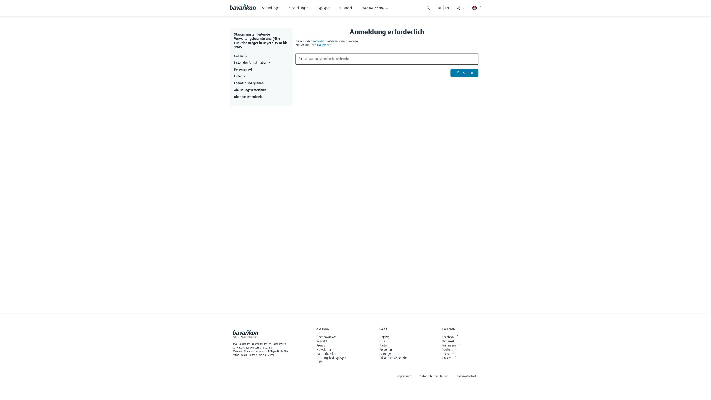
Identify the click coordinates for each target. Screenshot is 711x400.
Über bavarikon (326, 337)
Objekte (384, 337)
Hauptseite (324, 45)
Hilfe (319, 362)
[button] (378, 7)
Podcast (447, 358)
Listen (238, 76)
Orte (382, 341)
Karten (383, 345)
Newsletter (323, 349)
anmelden (319, 41)
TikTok (446, 354)
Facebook (448, 337)
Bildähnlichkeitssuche (393, 358)
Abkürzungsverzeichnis (250, 90)
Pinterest (448, 341)
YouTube (447, 349)
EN (447, 8)
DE (439, 8)
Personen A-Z (243, 69)
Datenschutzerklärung (433, 376)
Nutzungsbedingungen (331, 358)
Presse (320, 345)
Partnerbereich (326, 354)
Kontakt (321, 341)
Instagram (449, 345)
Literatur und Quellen (248, 83)
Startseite (240, 56)
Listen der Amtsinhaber (250, 62)
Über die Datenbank (248, 97)
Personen (385, 349)
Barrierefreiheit (466, 376)
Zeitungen (385, 354)
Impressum (403, 376)
